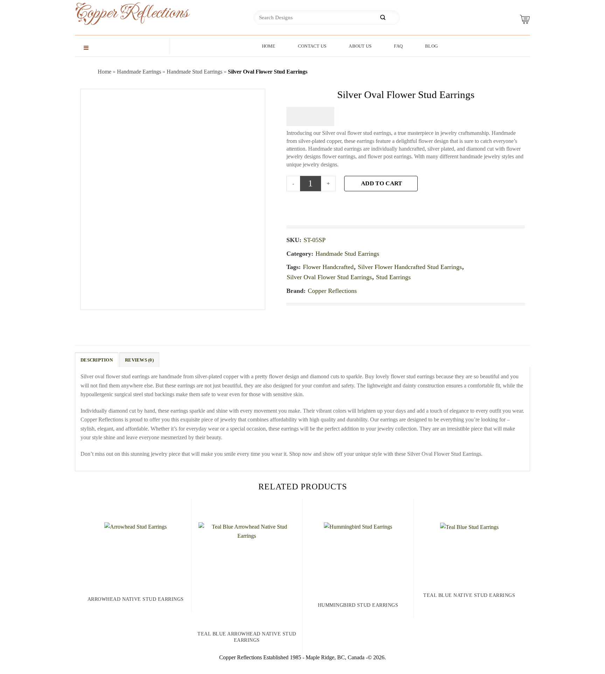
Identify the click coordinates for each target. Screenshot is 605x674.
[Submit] (382, 17)
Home (269, 46)
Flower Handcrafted (328, 266)
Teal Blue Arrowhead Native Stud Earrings (246, 637)
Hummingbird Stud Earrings (358, 605)
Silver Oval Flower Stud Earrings (329, 277)
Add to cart (381, 183)
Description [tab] (97, 360)
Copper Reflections (120, 13)
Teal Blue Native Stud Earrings (469, 595)
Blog (431, 46)
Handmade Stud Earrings (194, 72)
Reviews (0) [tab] (139, 360)
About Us (360, 46)
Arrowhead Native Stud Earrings (136, 599)
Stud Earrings (393, 277)
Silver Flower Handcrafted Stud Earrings (410, 266)
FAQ (398, 46)
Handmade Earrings (139, 72)
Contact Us (312, 46)
